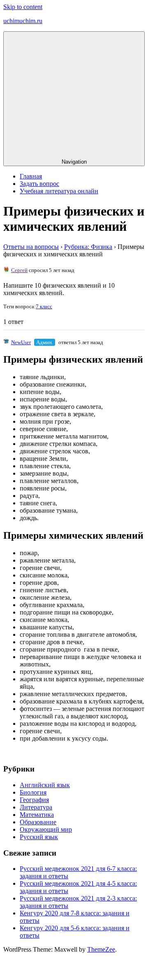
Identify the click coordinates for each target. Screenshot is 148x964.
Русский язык (39, 836)
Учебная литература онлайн (59, 191)
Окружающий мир (46, 829)
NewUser (21, 342)
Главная (31, 176)
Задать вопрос (39, 183)
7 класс (44, 306)
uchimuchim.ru (22, 20)
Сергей (19, 270)
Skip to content (22, 6)
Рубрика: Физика (88, 246)
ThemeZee (101, 949)
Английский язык (45, 784)
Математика (37, 814)
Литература (36, 807)
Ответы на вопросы (31, 246)
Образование (38, 822)
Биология (33, 792)
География (34, 799)
